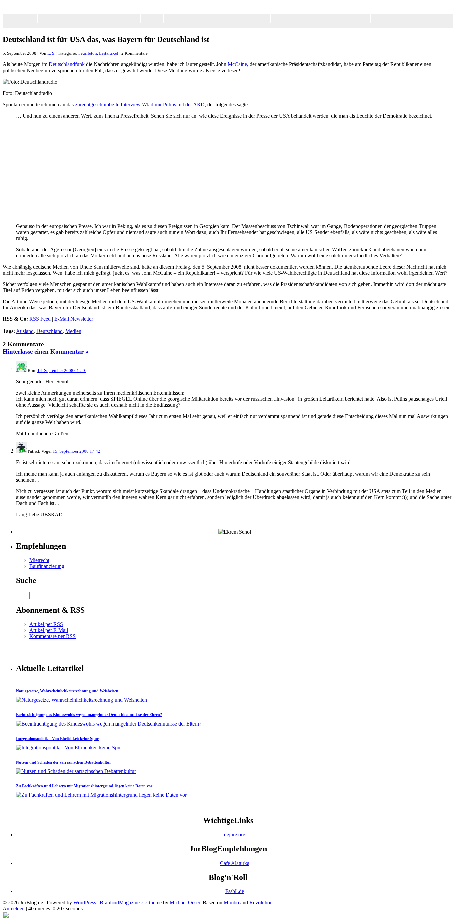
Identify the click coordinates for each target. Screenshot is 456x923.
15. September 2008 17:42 (77, 451)
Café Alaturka (234, 863)
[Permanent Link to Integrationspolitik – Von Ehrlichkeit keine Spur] (69, 747)
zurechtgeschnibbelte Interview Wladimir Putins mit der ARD (140, 104)
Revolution (261, 902)
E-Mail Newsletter (73, 319)
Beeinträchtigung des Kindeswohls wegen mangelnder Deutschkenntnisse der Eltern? (89, 714)
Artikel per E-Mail (48, 630)
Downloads (287, 18)
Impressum (321, 18)
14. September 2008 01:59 (61, 370)
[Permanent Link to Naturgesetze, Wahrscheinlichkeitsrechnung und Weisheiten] (81, 700)
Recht (174, 18)
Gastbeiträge (86, 18)
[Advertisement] (234, 25)
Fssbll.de (234, 891)
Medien (73, 331)
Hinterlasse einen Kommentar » (46, 351)
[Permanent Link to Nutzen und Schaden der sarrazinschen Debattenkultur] (76, 771)
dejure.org (234, 834)
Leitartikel (108, 53)
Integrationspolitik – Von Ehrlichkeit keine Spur (57, 738)
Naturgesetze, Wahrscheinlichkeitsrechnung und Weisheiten (67, 691)
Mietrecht (39, 560)
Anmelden (14, 908)
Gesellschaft (122, 18)
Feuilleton (53, 18)
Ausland (25, 331)
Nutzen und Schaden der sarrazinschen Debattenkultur (63, 762)
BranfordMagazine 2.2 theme (131, 902)
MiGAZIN (354, 18)
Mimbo (231, 902)
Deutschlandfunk (67, 64)
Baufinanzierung (46, 566)
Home (26, 18)
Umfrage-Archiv (208, 18)
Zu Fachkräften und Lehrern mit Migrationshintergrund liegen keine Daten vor (84, 786)
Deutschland (49, 331)
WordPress (84, 902)
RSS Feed (40, 319)
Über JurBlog (250, 18)
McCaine (237, 64)
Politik (152, 18)
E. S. (51, 53)
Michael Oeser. (185, 902)
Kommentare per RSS (52, 636)
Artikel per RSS (46, 624)
